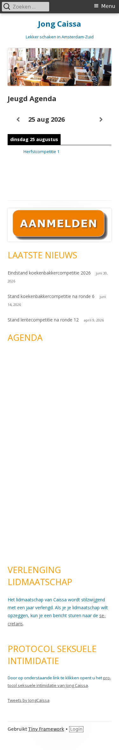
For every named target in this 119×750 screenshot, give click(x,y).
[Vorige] (18, 119)
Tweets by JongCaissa (29, 700)
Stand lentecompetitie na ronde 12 (43, 320)
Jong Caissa (59, 24)
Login (76, 729)
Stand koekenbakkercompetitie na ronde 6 (51, 296)
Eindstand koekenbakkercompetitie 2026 (49, 273)
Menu (108, 6)
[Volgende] (101, 119)
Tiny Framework (46, 729)
